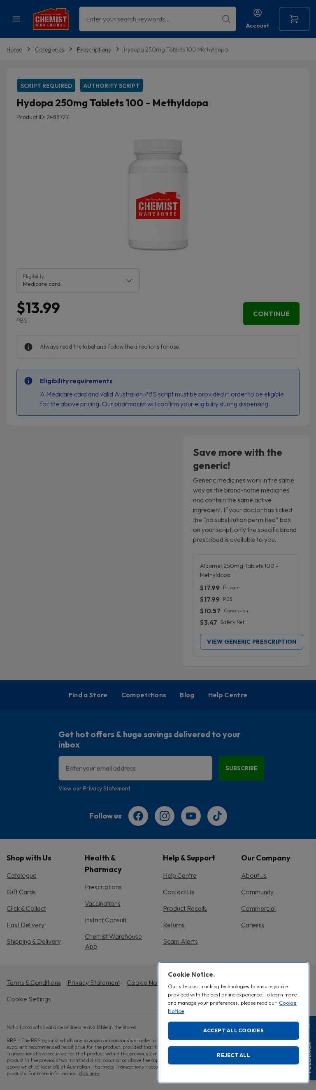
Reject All (233, 1055)
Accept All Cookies (233, 1030)
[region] (233, 1022)
